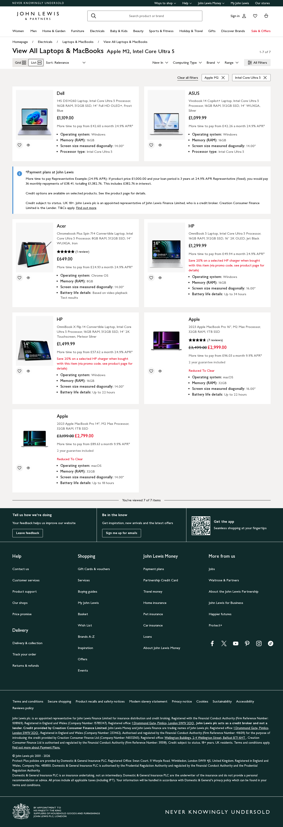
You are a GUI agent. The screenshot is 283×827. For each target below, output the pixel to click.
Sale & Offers (261, 31)
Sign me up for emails (121, 533)
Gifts (212, 31)
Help (185, 3)
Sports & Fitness (161, 31)
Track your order (24, 654)
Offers (82, 659)
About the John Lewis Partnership (233, 591)
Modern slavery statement (148, 701)
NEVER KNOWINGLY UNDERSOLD (38, 3)
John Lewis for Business (226, 603)
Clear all (187, 77)
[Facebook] (212, 645)
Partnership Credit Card (160, 580)
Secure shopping (59, 701)
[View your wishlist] (254, 16)
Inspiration (85, 648)
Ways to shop (163, 3)
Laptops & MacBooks (78, 42)
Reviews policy (23, 708)
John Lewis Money (209, 3)
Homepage (20, 42)
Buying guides (87, 591)
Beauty (138, 31)
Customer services (26, 580)
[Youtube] (235, 645)
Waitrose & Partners (224, 580)
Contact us (20, 569)
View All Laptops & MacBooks (125, 42)
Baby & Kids (119, 31)
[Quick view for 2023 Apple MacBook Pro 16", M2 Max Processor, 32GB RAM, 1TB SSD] (160, 371)
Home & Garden (53, 31)
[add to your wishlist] (19, 145)
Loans (147, 636)
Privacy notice (182, 701)
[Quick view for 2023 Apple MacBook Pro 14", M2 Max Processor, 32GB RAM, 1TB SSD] (28, 467)
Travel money (152, 591)
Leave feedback (27, 533)
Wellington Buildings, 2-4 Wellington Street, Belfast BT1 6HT (205, 738)
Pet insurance (153, 614)
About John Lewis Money (161, 648)
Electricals (97, 31)
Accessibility (245, 701)
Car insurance (153, 625)
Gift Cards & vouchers (94, 569)
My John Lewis (240, 3)
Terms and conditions (27, 701)
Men (33, 31)
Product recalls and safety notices (100, 701)
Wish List (85, 625)
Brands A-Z (86, 636)
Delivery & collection (27, 643)
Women (18, 31)
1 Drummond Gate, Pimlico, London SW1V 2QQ (163, 723)
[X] (224, 645)
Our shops (20, 603)
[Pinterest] (247, 645)
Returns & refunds (25, 665)
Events (83, 670)
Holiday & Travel (191, 31)
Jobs (212, 569)
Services (84, 580)
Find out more (86, 208)
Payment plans (153, 569)
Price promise (22, 614)
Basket (83, 614)
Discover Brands (233, 31)
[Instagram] (259, 645)
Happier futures (220, 614)
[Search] (93, 16)
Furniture (77, 31)
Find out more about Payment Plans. (36, 747)
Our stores (262, 3)
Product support (24, 591)
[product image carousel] (34, 115)
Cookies (202, 701)
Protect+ (215, 625)
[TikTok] (270, 645)
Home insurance (154, 603)
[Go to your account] (244, 16)
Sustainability (222, 701)
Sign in (235, 16)
